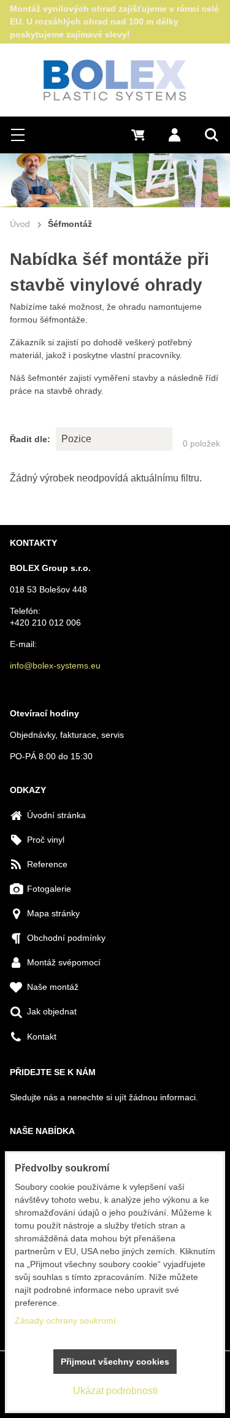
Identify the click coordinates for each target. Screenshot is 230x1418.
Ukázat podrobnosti (115, 1390)
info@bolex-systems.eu (55, 665)
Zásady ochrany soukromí (65, 1320)
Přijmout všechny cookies (115, 1361)
